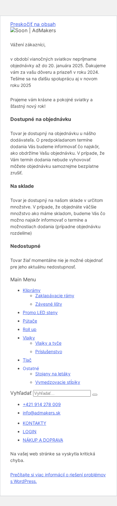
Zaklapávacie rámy (54, 295)
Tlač (27, 360)
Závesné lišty (48, 304)
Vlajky (29, 337)
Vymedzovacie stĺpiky (57, 382)
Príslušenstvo (48, 351)
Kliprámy (32, 290)
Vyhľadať (21, 393)
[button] (58, 279)
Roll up (30, 329)
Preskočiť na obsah (33, 24)
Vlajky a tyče (48, 343)
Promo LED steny (40, 312)
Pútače (30, 320)
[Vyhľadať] (94, 395)
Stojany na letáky (53, 373)
